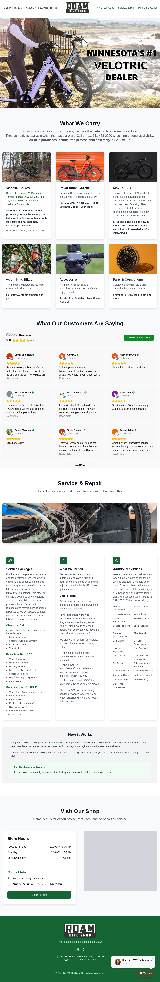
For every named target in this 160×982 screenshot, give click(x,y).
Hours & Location (148, 7)
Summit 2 (20, 200)
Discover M (24, 193)
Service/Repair (126, 7)
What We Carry (105, 7)
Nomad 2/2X (22, 197)
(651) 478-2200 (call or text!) (43, 8)
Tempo (10, 197)
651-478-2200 (102, 135)
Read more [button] (12, 378)
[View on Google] (9, 356)
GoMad (34, 197)
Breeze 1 (11, 193)
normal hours (55, 742)
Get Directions (39, 894)
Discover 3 (37, 193)
